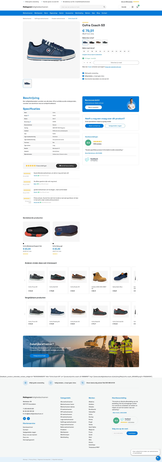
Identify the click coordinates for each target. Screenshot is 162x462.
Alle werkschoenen (66, 402)
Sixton (91, 442)
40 (100, 51)
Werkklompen (64, 435)
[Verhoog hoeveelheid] (90, 62)
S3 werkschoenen (66, 417)
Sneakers (63, 429)
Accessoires (69, 13)
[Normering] (30, 122)
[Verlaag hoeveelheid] (84, 62)
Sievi (90, 437)
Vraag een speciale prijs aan (113, 67)
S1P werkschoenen (66, 412)
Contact (104, 13)
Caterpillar (92, 412)
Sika (90, 440)
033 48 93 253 (29, 409)
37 (88, 51)
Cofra (90, 414)
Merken (87, 13)
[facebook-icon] (28, 418)
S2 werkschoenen (66, 414)
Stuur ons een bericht (30, 435)
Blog (98, 13)
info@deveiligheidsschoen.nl (33, 414)
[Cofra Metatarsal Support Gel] (36, 232)
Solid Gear (92, 445)
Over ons (26, 437)
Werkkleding (79, 13)
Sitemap (25, 459)
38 (92, 51)
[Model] (28, 115)
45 (120, 51)
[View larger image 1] (51, 49)
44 (116, 51)
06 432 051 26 (29, 411)
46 (124, 51)
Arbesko (91, 407)
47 (128, 51)
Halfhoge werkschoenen (42, 18)
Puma (90, 432)
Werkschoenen (27, 13)
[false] (132, 7)
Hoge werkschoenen (67, 424)
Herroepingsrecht (28, 440)
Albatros (91, 402)
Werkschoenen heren (67, 404)
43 (112, 51)
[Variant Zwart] (23, 243)
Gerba (91, 424)
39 (96, 51)
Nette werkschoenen (67, 427)
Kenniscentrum (28, 427)
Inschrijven (132, 433)
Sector (61, 13)
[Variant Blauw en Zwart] (53, 243)
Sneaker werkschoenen (58, 18)
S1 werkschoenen (66, 409)
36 (84, 51)
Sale (93, 13)
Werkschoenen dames (67, 407)
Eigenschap (53, 13)
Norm (46, 13)
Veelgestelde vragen (29, 432)
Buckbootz (92, 409)
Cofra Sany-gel (57, 246)
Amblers (91, 404)
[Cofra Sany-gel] (66, 232)
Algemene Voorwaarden (44, 459)
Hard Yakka (92, 427)
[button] (27, 83)
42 (108, 51)
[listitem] (36, 280)
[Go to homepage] (35, 7)
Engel (90, 422)
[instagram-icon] (24, 418)
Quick (90, 435)
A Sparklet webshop (57, 459)
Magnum (91, 429)
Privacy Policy (32, 459)
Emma (91, 419)
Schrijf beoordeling (67, 166)
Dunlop (91, 417)
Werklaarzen (38, 13)
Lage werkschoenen (66, 419)
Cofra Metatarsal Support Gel (32, 246)
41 (104, 51)
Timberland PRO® (94, 447)
